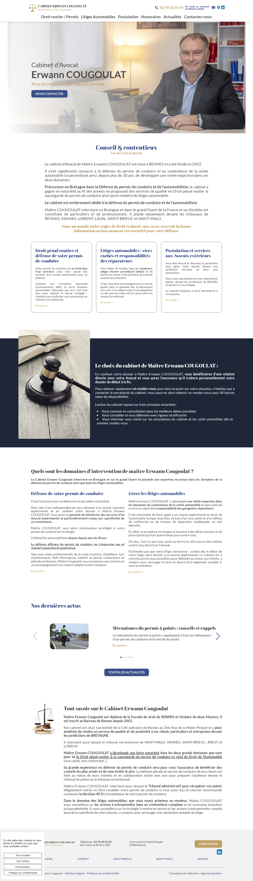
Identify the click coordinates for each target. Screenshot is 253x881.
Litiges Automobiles (98, 16)
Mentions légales (75, 873)
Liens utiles (208, 844)
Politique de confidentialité (103, 873)
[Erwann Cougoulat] (57, 7)
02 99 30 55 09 (171, 8)
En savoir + (41, 305)
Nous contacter (49, 94)
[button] (218, 636)
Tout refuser (22, 861)
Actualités (172, 16)
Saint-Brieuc (122, 858)
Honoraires (151, 16)
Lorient (83, 858)
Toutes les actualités (126, 672)
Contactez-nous (198, 16)
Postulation (128, 16)
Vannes (202, 858)
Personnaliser (22, 867)
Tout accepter (22, 855)
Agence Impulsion (211, 873)
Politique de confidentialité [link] (23, 872)
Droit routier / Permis (59, 16)
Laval (49, 858)
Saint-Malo (164, 858)
